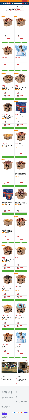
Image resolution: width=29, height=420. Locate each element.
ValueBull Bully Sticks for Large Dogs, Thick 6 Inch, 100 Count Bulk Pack (7, 59)
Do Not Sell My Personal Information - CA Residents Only (21, 402)
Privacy (17, 397)
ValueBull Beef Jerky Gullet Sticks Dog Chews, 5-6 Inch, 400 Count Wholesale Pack (21, 203)
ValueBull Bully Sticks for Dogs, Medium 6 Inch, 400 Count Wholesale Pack (20, 146)
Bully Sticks (14, 10)
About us (17, 396)
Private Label (17, 392)
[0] (26, 3)
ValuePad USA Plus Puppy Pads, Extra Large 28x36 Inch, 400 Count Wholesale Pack (21, 317)
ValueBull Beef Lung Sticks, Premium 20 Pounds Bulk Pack (20, 88)
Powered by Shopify (4, 417)
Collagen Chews (10, 10)
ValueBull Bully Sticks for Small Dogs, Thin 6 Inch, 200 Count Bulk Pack (8, 260)
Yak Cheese (17, 10)
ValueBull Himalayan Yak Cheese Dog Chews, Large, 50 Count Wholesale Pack (7, 145)
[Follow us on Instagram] (4, 412)
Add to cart (8, 42)
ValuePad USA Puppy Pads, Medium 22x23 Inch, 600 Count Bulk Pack (20, 346)
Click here (4, 384)
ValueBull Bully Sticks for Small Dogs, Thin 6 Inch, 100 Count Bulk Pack (21, 31)
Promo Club (25, 0)
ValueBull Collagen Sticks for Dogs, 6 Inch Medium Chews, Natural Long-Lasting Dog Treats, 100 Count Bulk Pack (20, 174)
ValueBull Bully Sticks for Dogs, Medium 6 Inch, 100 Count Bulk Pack (7, 31)
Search (17, 391)
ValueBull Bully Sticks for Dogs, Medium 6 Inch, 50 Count (20, 116)
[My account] (25, 3)
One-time (5, 35)
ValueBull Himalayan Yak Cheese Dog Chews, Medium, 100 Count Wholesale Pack (7, 231)
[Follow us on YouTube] (6, 412)
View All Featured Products (7, 14)
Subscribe (6, 38)
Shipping (17, 400)
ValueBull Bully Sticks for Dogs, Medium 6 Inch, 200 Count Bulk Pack (20, 231)
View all (26, 360)
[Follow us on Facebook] (2, 412)
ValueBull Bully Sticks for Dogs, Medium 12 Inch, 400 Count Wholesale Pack (7, 174)
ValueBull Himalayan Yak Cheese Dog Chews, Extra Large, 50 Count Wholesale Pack (7, 317)
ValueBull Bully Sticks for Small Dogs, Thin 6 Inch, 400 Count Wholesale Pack (21, 289)
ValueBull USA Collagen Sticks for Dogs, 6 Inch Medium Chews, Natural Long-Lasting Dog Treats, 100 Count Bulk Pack (7, 116)
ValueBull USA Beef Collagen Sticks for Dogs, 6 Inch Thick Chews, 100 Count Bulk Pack (7, 288)
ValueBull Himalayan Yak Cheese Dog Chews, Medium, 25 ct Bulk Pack (20, 259)
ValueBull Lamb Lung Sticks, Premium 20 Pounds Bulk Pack (7, 88)
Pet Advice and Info (18, 390)
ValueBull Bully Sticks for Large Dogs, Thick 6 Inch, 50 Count (7, 203)
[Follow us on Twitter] (3, 412)
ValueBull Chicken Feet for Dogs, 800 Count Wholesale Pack (7, 346)
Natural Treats (21, 10)
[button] (4, 32)
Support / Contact (18, 395)
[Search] (23, 3)
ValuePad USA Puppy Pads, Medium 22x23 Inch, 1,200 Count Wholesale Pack (20, 59)
